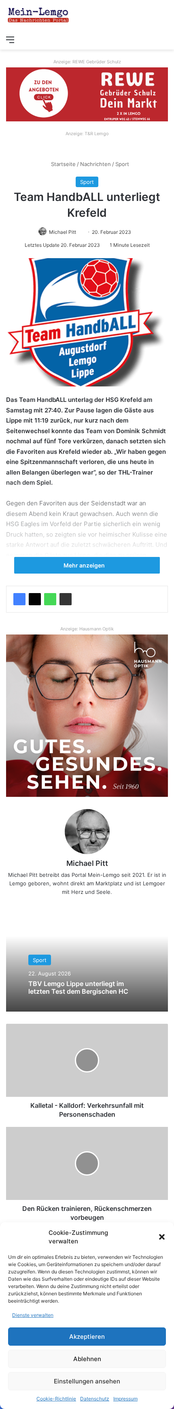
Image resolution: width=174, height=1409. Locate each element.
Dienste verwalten (32, 1315)
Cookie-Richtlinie (56, 1399)
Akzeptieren (87, 1336)
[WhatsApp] (50, 599)
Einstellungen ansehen (87, 1381)
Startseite (62, 164)
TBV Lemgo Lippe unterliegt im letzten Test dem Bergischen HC (78, 987)
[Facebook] (19, 599)
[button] (162, 1237)
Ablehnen (87, 1359)
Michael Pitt (62, 232)
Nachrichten (95, 164)
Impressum (125, 1399)
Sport (122, 164)
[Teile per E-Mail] (65, 599)
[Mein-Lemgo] (38, 16)
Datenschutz (94, 1399)
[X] (35, 599)
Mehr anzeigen (85, 565)
